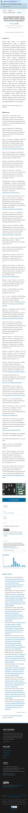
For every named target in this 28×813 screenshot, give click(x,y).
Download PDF (15, 500)
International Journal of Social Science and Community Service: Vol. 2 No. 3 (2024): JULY (14, 586)
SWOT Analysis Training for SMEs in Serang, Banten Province (14, 681)
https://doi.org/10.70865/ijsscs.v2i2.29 (15, 32)
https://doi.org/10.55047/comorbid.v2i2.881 (12, 318)
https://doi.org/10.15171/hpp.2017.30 (10, 192)
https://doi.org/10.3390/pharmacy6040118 (12, 382)
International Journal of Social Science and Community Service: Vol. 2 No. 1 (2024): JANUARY (15, 603)
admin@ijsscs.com (10, 773)
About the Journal (7, 750)
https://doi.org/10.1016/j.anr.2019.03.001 (11, 234)
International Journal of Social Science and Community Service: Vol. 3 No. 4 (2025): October (14, 618)
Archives (10, 10)
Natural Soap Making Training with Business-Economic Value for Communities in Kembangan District (14, 613)
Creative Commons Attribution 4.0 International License (12, 533)
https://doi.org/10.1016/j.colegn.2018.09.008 (12, 209)
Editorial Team (6, 755)
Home (4, 10)
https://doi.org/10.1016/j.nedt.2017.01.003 (15, 395)
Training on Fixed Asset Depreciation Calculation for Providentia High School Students (14, 692)
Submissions (6, 752)
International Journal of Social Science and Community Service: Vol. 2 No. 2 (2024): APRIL (15, 647)
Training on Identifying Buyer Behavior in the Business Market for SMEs (15, 656)
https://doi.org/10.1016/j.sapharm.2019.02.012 (13, 148)
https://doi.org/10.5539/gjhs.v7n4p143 (16, 371)
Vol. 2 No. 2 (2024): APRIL (9, 12)
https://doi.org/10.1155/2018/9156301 (10, 276)
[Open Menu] (1, 1)
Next (23, 712)
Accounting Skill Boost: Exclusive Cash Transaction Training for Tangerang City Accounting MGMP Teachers (15, 581)
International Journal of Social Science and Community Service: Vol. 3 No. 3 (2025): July (14, 631)
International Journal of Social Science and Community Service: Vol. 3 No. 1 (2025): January (15, 684)
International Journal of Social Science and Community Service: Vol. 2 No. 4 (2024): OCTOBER (15, 660)
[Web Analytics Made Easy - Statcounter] (14, 807)
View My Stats (14, 809)
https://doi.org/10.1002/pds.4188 (9, 415)
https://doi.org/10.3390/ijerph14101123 (11, 430)
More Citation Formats (9, 550)
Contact (5, 757)
